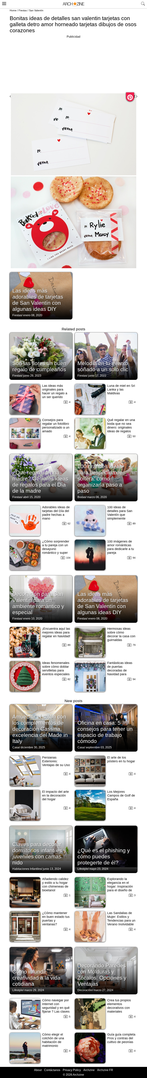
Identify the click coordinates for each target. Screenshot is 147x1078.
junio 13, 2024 (52, 868)
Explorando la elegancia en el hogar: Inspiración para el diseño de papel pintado (120, 886)
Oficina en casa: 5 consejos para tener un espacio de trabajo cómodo (105, 732)
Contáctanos (52, 1070)
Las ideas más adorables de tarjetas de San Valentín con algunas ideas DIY (37, 300)
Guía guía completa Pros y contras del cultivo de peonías (121, 1038)
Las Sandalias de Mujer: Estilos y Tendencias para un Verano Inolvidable (121, 918)
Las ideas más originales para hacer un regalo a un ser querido (54, 391)
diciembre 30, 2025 (33, 747)
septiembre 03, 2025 (99, 747)
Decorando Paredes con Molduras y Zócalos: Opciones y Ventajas (101, 975)
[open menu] (3, 3)
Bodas (81, 497)
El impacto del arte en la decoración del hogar (55, 795)
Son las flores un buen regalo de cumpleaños (39, 366)
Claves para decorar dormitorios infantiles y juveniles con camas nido (39, 853)
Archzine (89, 1070)
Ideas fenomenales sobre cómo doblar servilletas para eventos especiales (56, 668)
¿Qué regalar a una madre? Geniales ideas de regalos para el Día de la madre (40, 482)
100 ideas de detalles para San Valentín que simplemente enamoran (119, 514)
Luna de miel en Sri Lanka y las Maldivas (121, 389)
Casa (15, 747)
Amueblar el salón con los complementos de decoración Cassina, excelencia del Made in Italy (40, 729)
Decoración (84, 990)
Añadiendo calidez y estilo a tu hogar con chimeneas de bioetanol (55, 884)
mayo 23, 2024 (98, 868)
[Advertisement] (73, 64)
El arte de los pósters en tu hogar (121, 759)
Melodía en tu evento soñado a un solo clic (102, 366)
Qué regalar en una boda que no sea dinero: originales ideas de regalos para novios (121, 427)
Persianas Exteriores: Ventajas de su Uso (56, 761)
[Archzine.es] (73, 4)
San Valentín (36, 10)
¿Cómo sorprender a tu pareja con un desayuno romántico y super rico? (55, 549)
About (38, 1070)
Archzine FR (105, 1070)
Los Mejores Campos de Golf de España (121, 795)
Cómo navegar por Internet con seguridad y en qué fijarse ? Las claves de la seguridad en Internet (56, 1009)
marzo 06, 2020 (97, 497)
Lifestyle (82, 868)
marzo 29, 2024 (34, 990)
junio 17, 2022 (97, 375)
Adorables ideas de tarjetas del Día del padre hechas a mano (56, 512)
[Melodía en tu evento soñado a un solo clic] (106, 356)
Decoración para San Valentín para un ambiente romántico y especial (38, 603)
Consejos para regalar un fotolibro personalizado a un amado (55, 425)
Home (13, 10)
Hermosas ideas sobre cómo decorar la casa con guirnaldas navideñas (121, 636)
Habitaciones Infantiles (26, 868)
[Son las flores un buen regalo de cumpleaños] (41, 356)
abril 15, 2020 (32, 497)
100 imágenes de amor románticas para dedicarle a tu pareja (120, 547)
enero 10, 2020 (32, 618)
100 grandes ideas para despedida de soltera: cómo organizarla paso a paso (100, 478)
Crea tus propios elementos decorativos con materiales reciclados (119, 1007)
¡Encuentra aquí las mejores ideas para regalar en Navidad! (56, 632)
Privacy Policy (72, 1070)
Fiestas (23, 10)
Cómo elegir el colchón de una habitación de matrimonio (53, 1040)
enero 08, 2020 (32, 315)
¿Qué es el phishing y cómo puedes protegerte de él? (103, 856)
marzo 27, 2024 (103, 990)
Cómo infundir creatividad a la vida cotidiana (36, 978)
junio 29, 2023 (32, 375)
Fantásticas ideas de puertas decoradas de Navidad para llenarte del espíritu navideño (120, 672)
